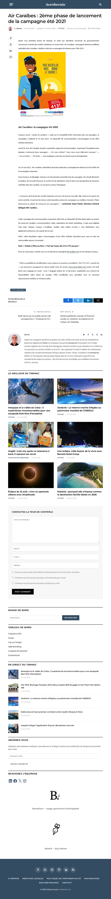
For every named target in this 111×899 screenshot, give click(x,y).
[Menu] (11, 4)
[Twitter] (10, 44)
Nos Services (91, 878)
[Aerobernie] (55, 4)
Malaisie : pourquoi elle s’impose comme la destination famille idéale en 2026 (79, 493)
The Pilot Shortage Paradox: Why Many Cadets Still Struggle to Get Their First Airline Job (60, 686)
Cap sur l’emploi (15, 642)
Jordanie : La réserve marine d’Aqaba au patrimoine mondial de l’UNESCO (79, 409)
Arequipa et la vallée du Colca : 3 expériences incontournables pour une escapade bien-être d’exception (29, 410)
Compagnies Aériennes (18, 458)
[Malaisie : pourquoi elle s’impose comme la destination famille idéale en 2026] (80, 475)
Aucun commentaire (78, 28)
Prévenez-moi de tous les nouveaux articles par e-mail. (37, 583)
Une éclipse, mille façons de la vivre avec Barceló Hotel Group (79, 452)
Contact (67, 883)
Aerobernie (72, 343)
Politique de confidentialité (64, 878)
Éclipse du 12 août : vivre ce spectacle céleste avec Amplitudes (28, 493)
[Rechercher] (100, 4)
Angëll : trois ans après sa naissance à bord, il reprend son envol (28, 452)
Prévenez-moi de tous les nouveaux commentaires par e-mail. (40, 578)
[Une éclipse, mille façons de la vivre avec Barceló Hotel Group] (80, 435)
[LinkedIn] (10, 50)
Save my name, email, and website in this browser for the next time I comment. (47, 572)
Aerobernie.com (65, 889)
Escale (11, 638)
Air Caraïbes (18, 290)
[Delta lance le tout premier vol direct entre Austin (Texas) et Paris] (13, 714)
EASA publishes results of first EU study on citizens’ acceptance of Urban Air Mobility (77, 319)
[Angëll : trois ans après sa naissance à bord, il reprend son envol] (31, 435)
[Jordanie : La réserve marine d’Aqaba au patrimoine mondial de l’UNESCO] (80, 391)
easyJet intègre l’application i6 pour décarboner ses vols (47, 725)
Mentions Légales (32, 878)
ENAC (45, 343)
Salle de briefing (14, 647)
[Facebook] (10, 38)
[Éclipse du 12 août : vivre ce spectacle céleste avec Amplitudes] (31, 475)
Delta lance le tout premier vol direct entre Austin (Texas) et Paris (51, 712)
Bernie (19, 28)
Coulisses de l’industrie (17, 651)
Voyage (61, 28)
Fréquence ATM (14, 634)
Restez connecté (19, 764)
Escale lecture (14, 655)
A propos (13, 878)
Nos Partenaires (49, 883)
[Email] (10, 56)
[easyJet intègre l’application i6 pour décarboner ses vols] (13, 728)
